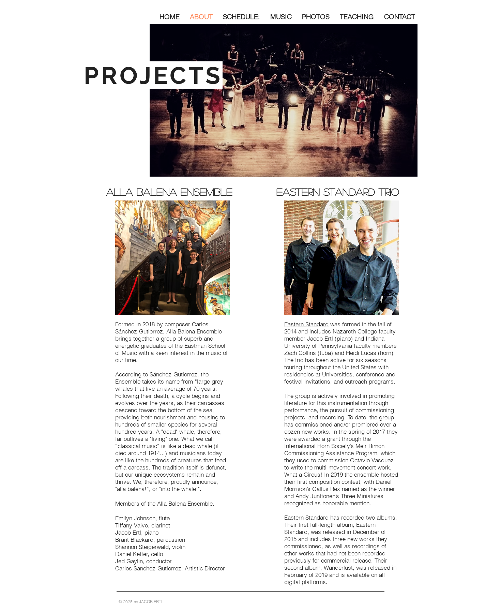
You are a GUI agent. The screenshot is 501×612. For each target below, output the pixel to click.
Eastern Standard (306, 324)
